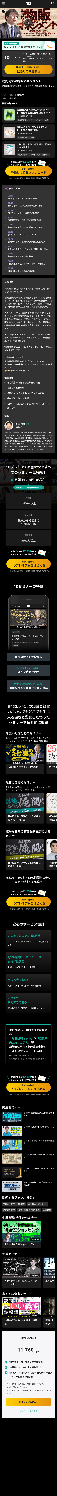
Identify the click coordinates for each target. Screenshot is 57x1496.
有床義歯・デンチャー (37, 1204)
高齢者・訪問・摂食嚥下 (14, 1204)
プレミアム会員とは (28, 1410)
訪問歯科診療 (9, 1209)
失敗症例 (47, 1209)
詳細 (27, 424)
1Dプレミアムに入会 (28, 1402)
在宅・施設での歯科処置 (29, 1209)
